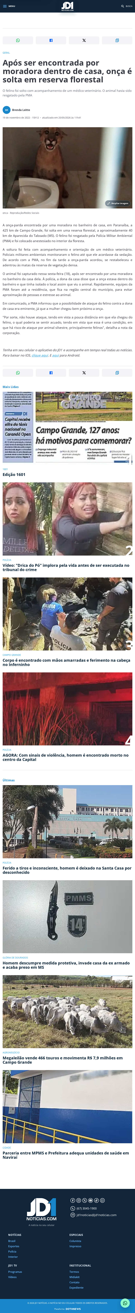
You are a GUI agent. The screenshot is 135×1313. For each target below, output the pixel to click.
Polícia (12, 1251)
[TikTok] (96, 1200)
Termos (74, 1272)
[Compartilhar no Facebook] (51, 40)
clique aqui (40, 355)
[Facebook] (72, 1200)
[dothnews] (73, 1309)
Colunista (75, 1241)
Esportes (13, 1246)
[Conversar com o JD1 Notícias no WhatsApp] (125, 1303)
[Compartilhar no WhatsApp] (18, 40)
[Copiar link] (117, 40)
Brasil (11, 1241)
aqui (55, 355)
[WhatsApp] (102, 1200)
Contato (74, 1282)
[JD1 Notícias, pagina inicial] (67, 6)
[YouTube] (90, 1200)
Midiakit (74, 1277)
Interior (13, 1257)
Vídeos (12, 1277)
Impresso (75, 1246)
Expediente (76, 1287)
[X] (84, 1200)
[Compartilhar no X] (84, 40)
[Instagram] (78, 1200)
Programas (15, 1272)
